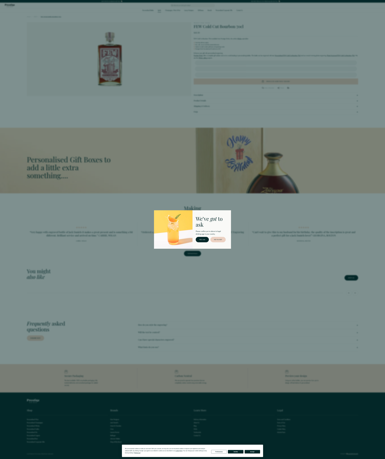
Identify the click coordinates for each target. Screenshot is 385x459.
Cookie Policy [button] (178, 450)
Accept (252, 451)
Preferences (219, 451)
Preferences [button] (137, 453)
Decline (236, 451)
